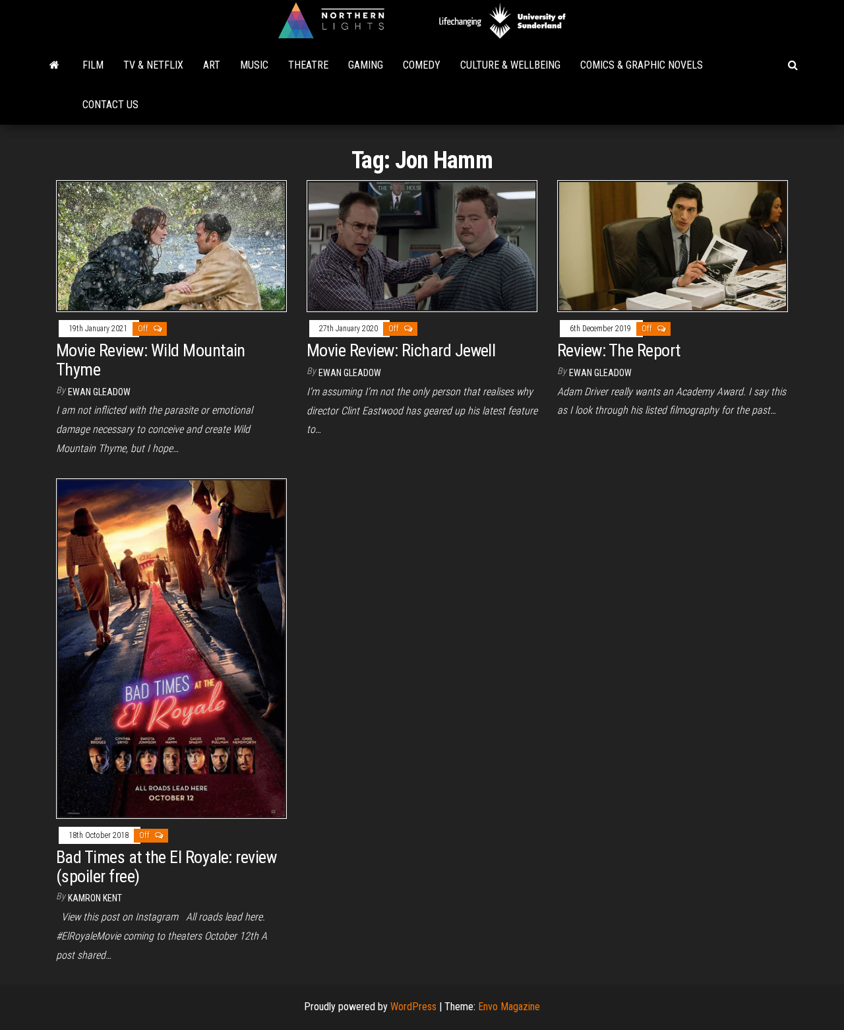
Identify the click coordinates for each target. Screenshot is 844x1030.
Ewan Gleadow (99, 392)
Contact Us (110, 104)
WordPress (413, 1006)
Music (254, 65)
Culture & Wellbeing (510, 65)
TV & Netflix (153, 65)
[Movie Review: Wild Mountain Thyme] (171, 245)
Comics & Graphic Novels (641, 65)
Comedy (421, 65)
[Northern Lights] (54, 65)
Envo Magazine (509, 1006)
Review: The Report (618, 350)
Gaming (365, 65)
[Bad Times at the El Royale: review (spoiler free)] (171, 647)
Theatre (308, 65)
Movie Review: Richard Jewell (401, 350)
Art (211, 65)
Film (93, 65)
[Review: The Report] (672, 245)
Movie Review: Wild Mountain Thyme (150, 359)
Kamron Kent (95, 898)
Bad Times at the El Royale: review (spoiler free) (166, 866)
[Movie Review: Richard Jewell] (422, 245)
